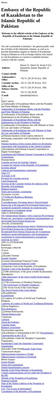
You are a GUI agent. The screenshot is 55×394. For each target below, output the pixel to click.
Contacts (5, 319)
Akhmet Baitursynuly (11, 314)
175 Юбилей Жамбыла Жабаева (17, 197)
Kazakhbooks (7, 295)
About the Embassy (10, 322)
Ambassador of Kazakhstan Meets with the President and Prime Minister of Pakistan (25, 110)
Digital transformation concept (15, 367)
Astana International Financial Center (18, 263)
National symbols (9, 381)
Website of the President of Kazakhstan (19, 378)
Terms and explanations (12, 365)
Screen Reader (8, 362)
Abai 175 (5, 173)
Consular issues (8, 325)
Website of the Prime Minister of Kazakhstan (22, 370)
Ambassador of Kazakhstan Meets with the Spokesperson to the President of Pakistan (21, 121)
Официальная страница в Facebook (18, 357)
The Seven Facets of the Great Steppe (18, 290)
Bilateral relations (9, 189)
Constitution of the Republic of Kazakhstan (21, 391)
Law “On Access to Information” (16, 388)
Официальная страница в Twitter (17, 354)
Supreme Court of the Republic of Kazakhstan (22, 269)
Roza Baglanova (9, 309)
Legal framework (9, 181)
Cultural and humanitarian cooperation (19, 170)
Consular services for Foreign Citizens (19, 162)
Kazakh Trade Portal (32, 349)
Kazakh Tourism (9, 258)
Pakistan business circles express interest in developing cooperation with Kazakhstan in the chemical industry (26, 145)
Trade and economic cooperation (16, 191)
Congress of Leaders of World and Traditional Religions (27, 303)
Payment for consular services (15, 178)
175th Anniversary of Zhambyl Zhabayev (20, 285)
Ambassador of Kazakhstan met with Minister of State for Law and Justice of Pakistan (26, 131)
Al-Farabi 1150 (8, 175)
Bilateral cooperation (10, 327)
